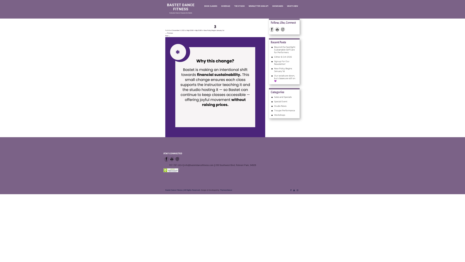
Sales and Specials (283, 97)
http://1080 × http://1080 (194, 30)
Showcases (277, 6)
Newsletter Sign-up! (258, 6)
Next (167, 36)
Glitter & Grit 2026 (283, 57)
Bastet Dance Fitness (180, 7)
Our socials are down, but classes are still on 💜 (284, 78)
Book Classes (210, 6)
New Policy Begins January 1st (214, 30)
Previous (169, 33)
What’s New (292, 6)
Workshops (279, 115)
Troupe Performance (284, 110)
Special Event (280, 101)
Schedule (225, 6)
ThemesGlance (225, 190)
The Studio (239, 6)
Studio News (280, 106)
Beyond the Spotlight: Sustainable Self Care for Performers (285, 50)
